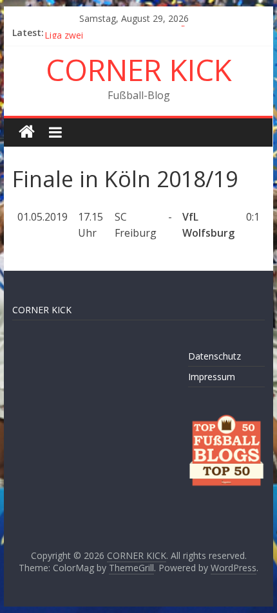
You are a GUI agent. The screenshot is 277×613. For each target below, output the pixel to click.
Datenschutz (214, 356)
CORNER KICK (139, 69)
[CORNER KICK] (26, 132)
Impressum (211, 377)
